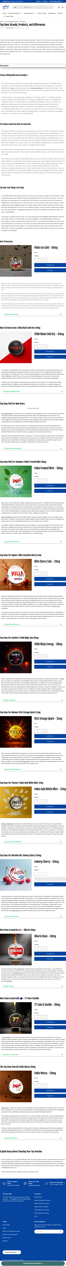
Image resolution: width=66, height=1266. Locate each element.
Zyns (35, 1216)
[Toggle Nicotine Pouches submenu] (21, 13)
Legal (4, 1228)
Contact (45, 1)
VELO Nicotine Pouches (41, 1213)
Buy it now (50, 270)
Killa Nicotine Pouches (41, 1206)
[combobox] (33, 7)
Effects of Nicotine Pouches (11, 1231)
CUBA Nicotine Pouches (41, 1210)
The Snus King (9, 1260)
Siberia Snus (38, 1197)
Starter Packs (41, 13)
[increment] (45, 260)
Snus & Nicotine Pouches (11, 21)
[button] (62, 7)
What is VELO (7, 1237)
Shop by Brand (29, 13)
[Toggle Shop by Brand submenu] (35, 13)
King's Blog (52, 13)
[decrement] (36, 260)
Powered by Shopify (18, 1260)
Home (5, 13)
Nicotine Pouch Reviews (10, 1234)
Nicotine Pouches (14, 13)
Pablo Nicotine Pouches (41, 1203)
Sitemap (5, 1241)
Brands (38, 1)
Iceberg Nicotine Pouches (42, 1200)
